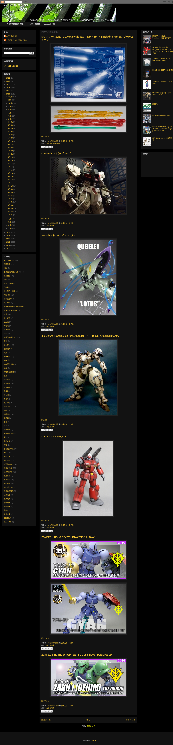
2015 (8, 232)
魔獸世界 (7, 510)
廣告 (5, 453)
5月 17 (10, 164)
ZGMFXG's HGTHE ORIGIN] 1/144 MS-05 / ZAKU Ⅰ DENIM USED (76, 655)
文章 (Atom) (91, 726)
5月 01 (10, 215)
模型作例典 (50, 225)
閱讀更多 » (45, 136)
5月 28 (10, 131)
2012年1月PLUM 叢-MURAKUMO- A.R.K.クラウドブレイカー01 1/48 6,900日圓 (162, 50)
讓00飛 (155, 104)
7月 (9, 113)
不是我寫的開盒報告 (53, 143)
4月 (9, 219)
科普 (5, 333)
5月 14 (10, 173)
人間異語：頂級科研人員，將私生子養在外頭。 (162, 60)
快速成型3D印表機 (10, 310)
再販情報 (7, 295)
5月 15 (10, 170)
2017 (8, 91)
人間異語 (7, 264)
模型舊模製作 (9, 491)
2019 (8, 84)
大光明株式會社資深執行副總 (17, 40)
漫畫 (5, 445)
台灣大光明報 (9, 283)
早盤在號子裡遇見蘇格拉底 (14, 306)
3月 (9, 222)
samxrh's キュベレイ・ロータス (58, 235)
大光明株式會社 (53, 141)
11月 (10, 100)
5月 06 (10, 199)
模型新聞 (7, 483)
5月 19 (10, 157)
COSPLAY (7, 518)
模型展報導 (8, 472)
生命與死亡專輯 (9, 291)
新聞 (5, 410)
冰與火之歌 (8, 299)
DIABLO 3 (7, 522)
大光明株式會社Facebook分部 (42, 24)
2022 (8, 78)
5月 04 (10, 205)
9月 (9, 106)
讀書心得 (7, 514)
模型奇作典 (8, 468)
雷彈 (5, 422)
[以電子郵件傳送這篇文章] (42, 147)
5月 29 (10, 128)
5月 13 (10, 176)
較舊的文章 (130, 720)
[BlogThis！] (45, 147)
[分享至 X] (47, 147)
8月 (9, 109)
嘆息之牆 (7, 441)
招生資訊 (7, 318)
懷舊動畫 (7, 503)
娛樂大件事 (8, 349)
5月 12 (10, 179)
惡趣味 (6, 391)
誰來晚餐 (7, 499)
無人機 (6, 395)
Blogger (93, 740)
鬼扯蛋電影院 (9, 372)
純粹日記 (7, 356)
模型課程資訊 (9, 487)
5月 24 (10, 144)
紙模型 (6, 360)
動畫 (5, 376)
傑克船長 (7, 387)
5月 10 (10, 186)
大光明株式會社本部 (15, 24)
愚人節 (6, 403)
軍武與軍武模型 (9, 337)
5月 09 (10, 189)
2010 (8, 248)
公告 (5, 280)
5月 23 (10, 147)
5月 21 (10, 154)
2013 (8, 239)
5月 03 (10, 208)
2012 (8, 242)
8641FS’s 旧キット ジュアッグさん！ (161, 94)
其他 (5, 314)
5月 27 (10, 135)
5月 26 (10, 138)
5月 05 (10, 202)
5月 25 (10, 141)
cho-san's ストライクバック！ (57, 153)
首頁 (88, 720)
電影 (5, 437)
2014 (8, 235)
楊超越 (6, 418)
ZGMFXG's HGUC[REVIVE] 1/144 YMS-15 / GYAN (68, 537)
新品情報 (7, 406)
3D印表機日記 (9, 260)
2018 (8, 88)
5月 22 (10, 151)
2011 (8, 245)
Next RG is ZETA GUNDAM (162, 70)
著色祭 (6, 399)
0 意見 (71, 141)
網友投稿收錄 (9, 449)
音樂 (5, 341)
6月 (9, 116)
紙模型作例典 (9, 364)
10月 (10, 103)
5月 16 (10, 167)
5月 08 (10, 192)
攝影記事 (7, 506)
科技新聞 (7, 330)
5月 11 (10, 183)
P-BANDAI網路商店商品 (161, 115)
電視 (5, 426)
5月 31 (10, 122)
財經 (5, 368)
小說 (5, 268)
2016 (8, 94)
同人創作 (7, 303)
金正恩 (6, 322)
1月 (9, 228)
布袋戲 (6, 287)
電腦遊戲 (7, 430)
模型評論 (7, 479)
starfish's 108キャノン (53, 436)
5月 (9, 119)
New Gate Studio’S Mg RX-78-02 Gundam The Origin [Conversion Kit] (162, 129)
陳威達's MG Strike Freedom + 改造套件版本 (161, 37)
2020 (8, 81)
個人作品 (7, 345)
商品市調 (7, 379)
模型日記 (7, 460)
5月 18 (10, 160)
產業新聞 (7, 383)
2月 (9, 225)
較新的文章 (46, 720)
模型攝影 (7, 495)
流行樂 (6, 326)
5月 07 (10, 196)
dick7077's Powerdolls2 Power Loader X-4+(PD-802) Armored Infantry (80, 336)
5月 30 (10, 125)
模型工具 (7, 456)
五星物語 (7, 276)
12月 (10, 97)
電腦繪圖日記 (9, 433)
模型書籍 (7, 476)
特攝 (5, 353)
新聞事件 (7, 414)
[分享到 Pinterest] (51, 147)
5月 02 (10, 211)
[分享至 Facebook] (49, 147)
